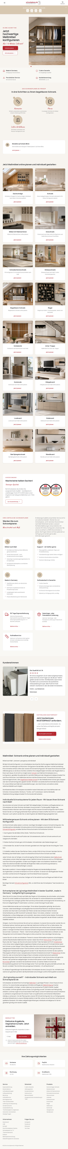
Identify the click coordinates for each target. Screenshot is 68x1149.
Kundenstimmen (29, 1091)
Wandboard (50, 1112)
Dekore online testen (45, 739)
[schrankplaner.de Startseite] (33, 2)
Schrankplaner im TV (8, 1130)
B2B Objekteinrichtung (9, 1136)
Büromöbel (6, 962)
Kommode (49, 1108)
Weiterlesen (33, 692)
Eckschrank (50, 1101)
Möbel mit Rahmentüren (53, 1091)
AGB (4, 1124)
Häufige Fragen (7, 1114)
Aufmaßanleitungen (8, 1091)
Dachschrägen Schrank (53, 1087)
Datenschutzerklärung (21, 1043)
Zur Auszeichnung (13, 501)
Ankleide (49, 1097)
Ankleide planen (9, 48)
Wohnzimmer (48, 940)
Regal (48, 1103)
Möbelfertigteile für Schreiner (11, 1138)
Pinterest (27, 1126)
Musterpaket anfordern (45, 734)
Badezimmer (56, 953)
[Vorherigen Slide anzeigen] (32, 699)
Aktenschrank (50, 1095)
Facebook (27, 1124)
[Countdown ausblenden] (66, 7)
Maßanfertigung (48, 985)
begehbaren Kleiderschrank (28, 779)
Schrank (34, 773)
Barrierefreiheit (29, 1095)
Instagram (27, 1122)
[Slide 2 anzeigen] (32, 66)
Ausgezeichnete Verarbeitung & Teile (33, 1098)
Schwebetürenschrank (53, 1093)
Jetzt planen (15, 150)
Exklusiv (5, 1134)
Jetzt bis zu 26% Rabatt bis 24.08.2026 (34, 8)
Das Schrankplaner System (10, 1128)
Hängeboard (50, 1110)
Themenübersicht (8, 1132)
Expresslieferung (7, 1087)
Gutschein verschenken (9, 1112)
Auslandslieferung (8, 1108)
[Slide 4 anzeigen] (35, 66)
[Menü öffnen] (4, 3)
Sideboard (49, 1105)
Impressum (6, 1122)
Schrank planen (9, 53)
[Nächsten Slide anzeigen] (36, 699)
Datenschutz (28, 1093)
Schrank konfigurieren (21, 883)
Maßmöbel (32, 983)
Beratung (5, 1095)
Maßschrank (58, 857)
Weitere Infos (14, 626)
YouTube (27, 1128)
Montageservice (7, 1099)
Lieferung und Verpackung (10, 1103)
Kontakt (5, 1126)
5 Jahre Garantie (29, 1087)
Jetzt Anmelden (23, 1036)
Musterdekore (7, 1089)
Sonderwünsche (7, 1105)
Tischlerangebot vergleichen (11, 1110)
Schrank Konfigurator (9, 829)
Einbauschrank (51, 1099)
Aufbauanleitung (7, 1093)
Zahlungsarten (29, 1089)
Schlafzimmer (58, 942)
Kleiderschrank (51, 1089)
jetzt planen (17, 202)
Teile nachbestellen (8, 1101)
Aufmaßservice (7, 1097)
